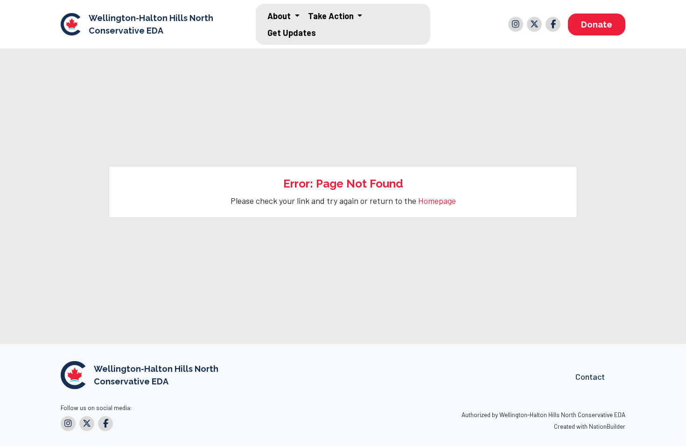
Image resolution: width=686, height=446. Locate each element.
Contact (590, 376)
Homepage (437, 200)
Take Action (332, 16)
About (280, 16)
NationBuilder (607, 426)
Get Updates (291, 33)
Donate (596, 24)
